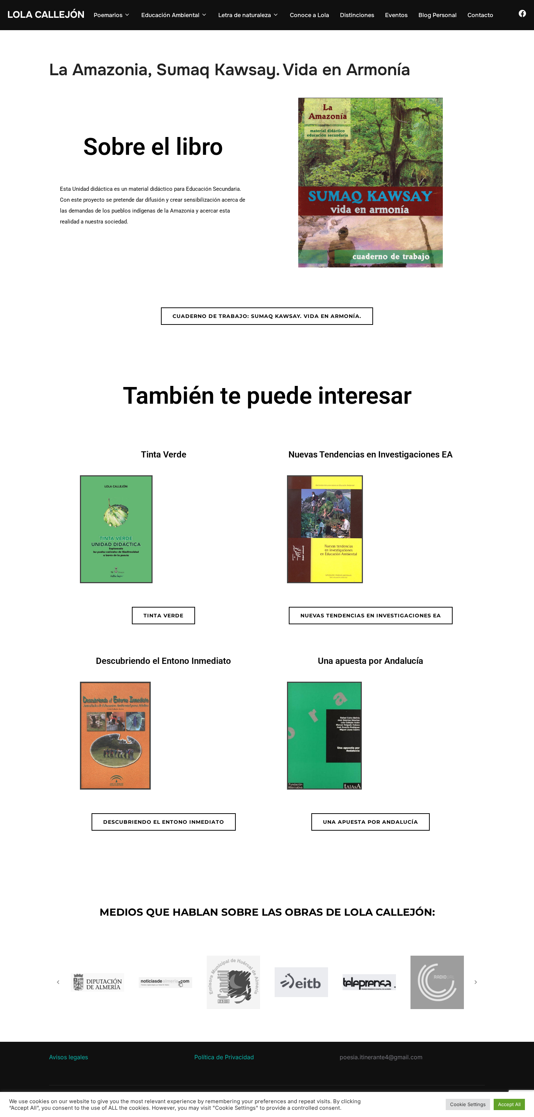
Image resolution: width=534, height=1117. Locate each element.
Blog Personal (437, 15)
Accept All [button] (509, 1104)
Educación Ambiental (170, 15)
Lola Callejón (46, 15)
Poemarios (108, 15)
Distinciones (357, 15)
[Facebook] (522, 15)
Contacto (480, 15)
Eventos (396, 15)
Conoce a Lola (309, 15)
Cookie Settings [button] (468, 1104)
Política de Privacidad (224, 1057)
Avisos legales (68, 1057)
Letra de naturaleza (244, 15)
